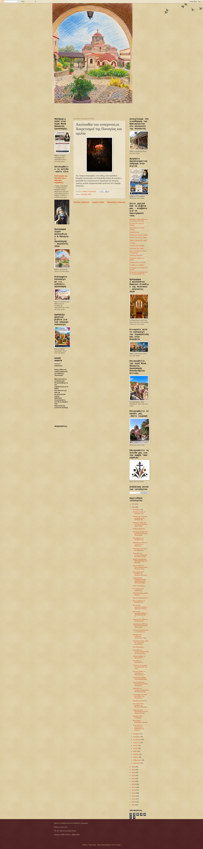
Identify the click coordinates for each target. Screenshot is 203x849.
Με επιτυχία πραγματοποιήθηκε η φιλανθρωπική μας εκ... (140, 614)
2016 (133, 790)
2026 (133, 504)
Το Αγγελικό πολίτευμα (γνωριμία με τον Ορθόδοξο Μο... (140, 518)
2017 (133, 787)
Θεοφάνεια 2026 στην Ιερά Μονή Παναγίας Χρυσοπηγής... (140, 524)
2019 (133, 781)
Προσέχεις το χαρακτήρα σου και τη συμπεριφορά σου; (138, 272)
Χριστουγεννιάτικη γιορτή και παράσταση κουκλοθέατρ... (140, 642)
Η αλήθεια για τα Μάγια (137, 265)
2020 (133, 778)
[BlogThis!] (102, 191)
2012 (133, 802)
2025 (133, 507)
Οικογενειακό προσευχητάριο (138, 235)
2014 (133, 796)
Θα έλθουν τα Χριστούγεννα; (138, 661)
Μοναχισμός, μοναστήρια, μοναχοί (140, 721)
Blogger (118, 845)
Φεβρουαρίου (137, 760)
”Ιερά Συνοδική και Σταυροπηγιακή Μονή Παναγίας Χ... (140, 683)
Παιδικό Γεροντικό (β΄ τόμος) (138, 240)
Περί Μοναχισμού (138, 647)
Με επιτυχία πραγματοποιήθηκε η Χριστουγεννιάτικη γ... (140, 607)
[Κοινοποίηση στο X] (104, 191)
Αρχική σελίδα (98, 202)
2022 (133, 772)
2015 (133, 793)
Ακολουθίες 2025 (86, 194)
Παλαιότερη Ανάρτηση (116, 202)
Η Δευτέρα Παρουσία (136, 255)
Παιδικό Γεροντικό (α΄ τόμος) (138, 237)
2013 (133, 799)
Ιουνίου (135, 748)
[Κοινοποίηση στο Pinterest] (108, 191)
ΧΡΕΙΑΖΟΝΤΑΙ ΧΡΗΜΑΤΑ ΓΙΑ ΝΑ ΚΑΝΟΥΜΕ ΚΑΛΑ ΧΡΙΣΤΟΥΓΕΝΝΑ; (139, 580)
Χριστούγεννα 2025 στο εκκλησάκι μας (140, 620)
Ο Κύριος (132, 243)
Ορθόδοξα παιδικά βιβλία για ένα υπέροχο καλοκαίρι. (138, 220)
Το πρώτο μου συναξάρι (137, 245)
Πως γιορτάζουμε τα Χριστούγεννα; (139, 601)
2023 (133, 770)
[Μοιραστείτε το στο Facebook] (106, 191)
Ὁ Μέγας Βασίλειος (139, 529)
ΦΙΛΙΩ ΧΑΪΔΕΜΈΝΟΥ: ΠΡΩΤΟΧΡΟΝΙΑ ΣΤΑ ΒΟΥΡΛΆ (140, 561)
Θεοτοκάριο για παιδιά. (137, 248)
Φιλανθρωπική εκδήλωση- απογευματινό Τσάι (139, 636)
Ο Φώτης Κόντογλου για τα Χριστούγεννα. (140, 630)
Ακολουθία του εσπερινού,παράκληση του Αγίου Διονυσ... (140, 651)
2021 (133, 775)
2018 (133, 784)
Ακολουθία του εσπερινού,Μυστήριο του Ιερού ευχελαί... (140, 554)
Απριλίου (136, 754)
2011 (133, 805)
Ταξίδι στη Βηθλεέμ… (139, 586)
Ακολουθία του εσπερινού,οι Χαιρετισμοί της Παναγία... (138, 727)
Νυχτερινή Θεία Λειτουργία (137, 716)
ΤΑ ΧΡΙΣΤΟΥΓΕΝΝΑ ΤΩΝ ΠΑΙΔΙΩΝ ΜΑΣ (140, 678)
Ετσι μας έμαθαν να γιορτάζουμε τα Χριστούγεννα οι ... (139, 673)
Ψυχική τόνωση (134, 232)
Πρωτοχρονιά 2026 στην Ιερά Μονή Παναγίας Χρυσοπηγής (140, 533)
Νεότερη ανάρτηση (81, 202)
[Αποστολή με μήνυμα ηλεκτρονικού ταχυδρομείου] (100, 191)
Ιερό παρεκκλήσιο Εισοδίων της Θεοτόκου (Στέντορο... (140, 573)
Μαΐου (135, 751)
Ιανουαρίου (137, 763)
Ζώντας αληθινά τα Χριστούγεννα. (139, 657)
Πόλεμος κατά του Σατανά (138, 262)
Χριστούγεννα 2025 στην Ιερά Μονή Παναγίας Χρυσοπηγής (140, 625)
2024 (133, 767)
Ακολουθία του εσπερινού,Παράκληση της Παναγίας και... (140, 690)
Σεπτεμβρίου (137, 739)
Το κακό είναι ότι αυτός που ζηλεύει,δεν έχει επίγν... (140, 667)
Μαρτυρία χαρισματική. (140, 701)
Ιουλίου (135, 745)
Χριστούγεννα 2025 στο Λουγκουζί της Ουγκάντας (140, 544)
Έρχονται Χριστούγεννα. (140, 598)
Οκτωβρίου (136, 737)
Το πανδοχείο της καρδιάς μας (138, 589)
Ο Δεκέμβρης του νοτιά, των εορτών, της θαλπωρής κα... (140, 696)
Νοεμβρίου (136, 734)
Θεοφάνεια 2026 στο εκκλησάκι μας (139, 512)
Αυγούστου (137, 742)
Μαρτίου (136, 757)
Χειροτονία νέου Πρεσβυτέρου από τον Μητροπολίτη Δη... (140, 711)
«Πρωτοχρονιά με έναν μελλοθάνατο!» (140, 549)
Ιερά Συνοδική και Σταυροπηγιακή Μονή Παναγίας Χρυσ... (140, 567)
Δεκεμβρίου (137, 509)
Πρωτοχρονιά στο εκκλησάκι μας (138, 538)
